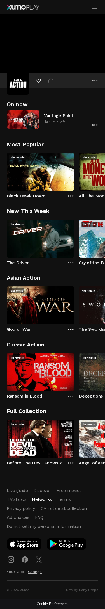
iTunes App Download (24, 545)
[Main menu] (95, 7)
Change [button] (35, 571)
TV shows (16, 499)
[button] (52, 119)
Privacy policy (21, 508)
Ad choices (18, 517)
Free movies (69, 490)
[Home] (23, 7)
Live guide (17, 490)
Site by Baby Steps (82, 590)
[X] (39, 559)
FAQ (39, 517)
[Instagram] (11, 559)
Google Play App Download (67, 545)
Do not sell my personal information (44, 526)
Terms (64, 499)
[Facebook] (25, 559)
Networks (42, 499)
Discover (42, 490)
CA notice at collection (64, 508)
